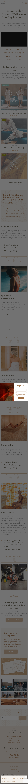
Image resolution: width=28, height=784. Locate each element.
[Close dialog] (27, 383)
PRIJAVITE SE (21, 398)
